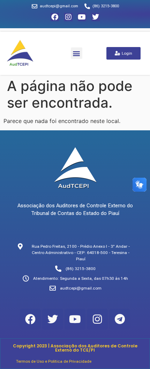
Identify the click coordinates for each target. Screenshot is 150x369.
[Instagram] (68, 17)
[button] (76, 53)
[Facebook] (55, 17)
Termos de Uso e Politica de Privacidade (53, 361)
